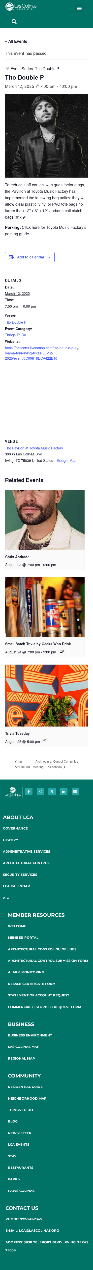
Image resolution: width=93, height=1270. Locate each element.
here (36, 227)
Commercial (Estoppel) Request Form (44, 1007)
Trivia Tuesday (17, 733)
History (10, 840)
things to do (20, 1110)
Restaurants (20, 1168)
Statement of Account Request (38, 995)
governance (15, 828)
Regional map (21, 1058)
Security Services (20, 875)
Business (21, 1024)
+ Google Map (65, 460)
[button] (79, 8)
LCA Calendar (16, 886)
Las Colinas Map (23, 1047)
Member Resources (36, 915)
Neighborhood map (27, 1098)
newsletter (19, 1133)
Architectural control (26, 863)
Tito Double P (15, 322)
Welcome (17, 926)
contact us (21, 1208)
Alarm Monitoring (26, 972)
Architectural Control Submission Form (48, 961)
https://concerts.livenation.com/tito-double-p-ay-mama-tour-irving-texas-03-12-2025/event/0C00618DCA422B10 (42, 353)
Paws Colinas (21, 1191)
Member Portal (23, 937)
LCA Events (18, 1144)
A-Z (6, 898)
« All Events (16, 41)
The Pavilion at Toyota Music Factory (34, 447)
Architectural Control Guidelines (42, 949)
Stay (12, 1156)
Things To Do (15, 334)
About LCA (18, 817)
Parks (14, 1179)
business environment (30, 1035)
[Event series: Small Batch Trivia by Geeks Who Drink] (61, 651)
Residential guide (25, 1087)
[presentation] (45, 520)
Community (24, 1076)
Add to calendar (30, 256)
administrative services (26, 851)
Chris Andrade (17, 556)
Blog (13, 1121)
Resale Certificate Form (31, 984)
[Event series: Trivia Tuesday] (44, 740)
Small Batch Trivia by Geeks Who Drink (38, 643)
